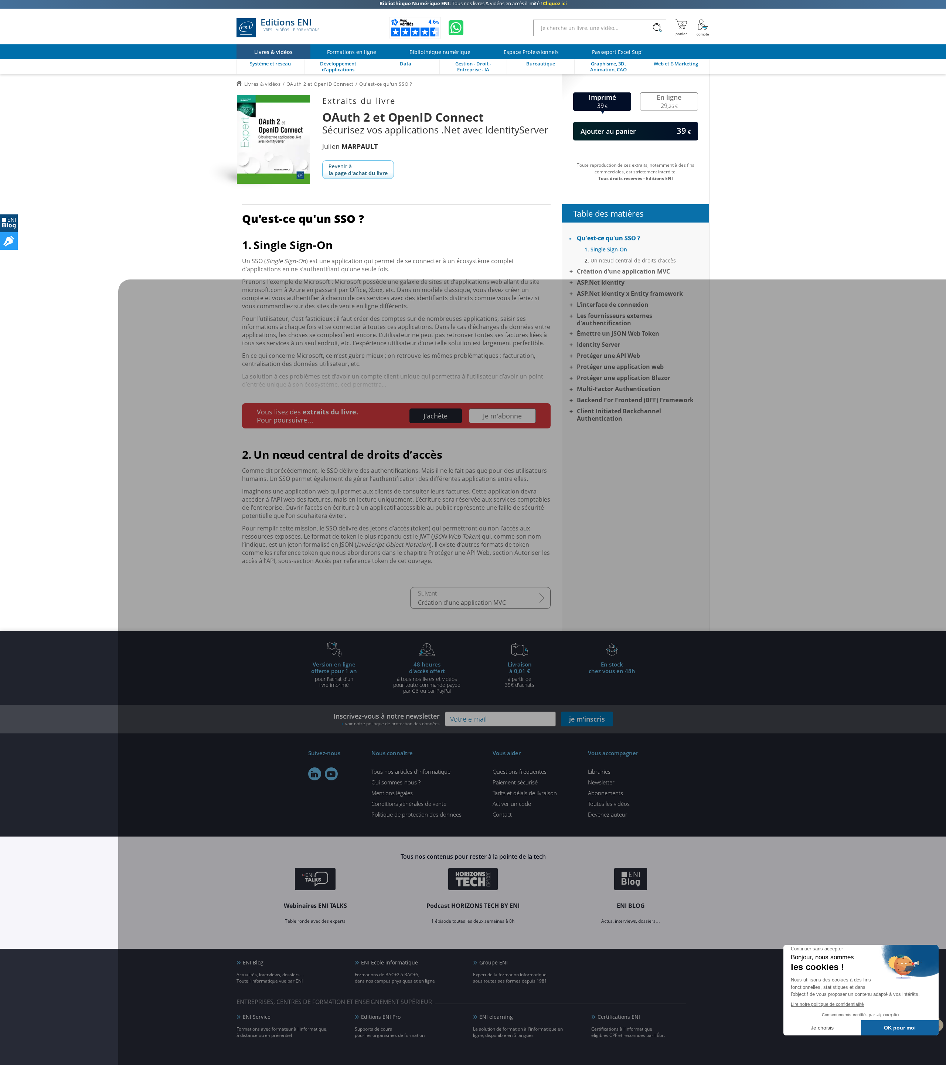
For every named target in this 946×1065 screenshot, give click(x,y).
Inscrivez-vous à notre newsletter (386, 719)
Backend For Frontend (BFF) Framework (635, 400)
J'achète (435, 415)
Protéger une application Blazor (623, 377)
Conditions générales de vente (408, 803)
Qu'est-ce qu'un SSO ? (608, 238)
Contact (502, 814)
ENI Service (256, 1016)
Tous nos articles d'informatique (410, 771)
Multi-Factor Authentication (618, 389)
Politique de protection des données (416, 814)
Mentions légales (392, 793)
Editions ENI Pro (381, 1016)
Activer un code (512, 803)
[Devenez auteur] (9, 241)
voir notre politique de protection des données (392, 723)
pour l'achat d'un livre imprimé (334, 674)
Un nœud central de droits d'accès (633, 260)
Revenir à (358, 170)
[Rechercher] (657, 28)
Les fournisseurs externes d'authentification (614, 319)
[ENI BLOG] (9, 223)
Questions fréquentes (520, 771)
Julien (350, 146)
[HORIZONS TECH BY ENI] (473, 880)
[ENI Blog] (630, 880)
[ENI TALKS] (315, 880)
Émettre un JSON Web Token (618, 333)
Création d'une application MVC (462, 602)
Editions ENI (290, 25)
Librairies (599, 771)
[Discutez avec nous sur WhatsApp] (456, 27)
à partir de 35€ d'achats (519, 674)
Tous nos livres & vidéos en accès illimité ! (473, 5)
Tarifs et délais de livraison (525, 793)
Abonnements (605, 793)
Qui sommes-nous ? (396, 782)
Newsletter (601, 782)
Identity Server (598, 344)
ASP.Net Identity (601, 282)
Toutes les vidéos (609, 803)
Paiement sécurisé (515, 782)
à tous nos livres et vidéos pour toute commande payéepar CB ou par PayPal (426, 677)
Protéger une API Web (608, 355)
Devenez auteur (607, 814)
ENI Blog (253, 962)
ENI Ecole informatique (389, 962)
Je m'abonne (502, 415)
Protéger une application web (620, 366)
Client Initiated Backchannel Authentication (619, 414)
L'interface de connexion (613, 304)
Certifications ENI (619, 1016)
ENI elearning (496, 1016)
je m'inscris (587, 719)
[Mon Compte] (703, 27)
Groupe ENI (493, 962)
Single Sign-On (609, 249)
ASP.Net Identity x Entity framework (630, 293)
